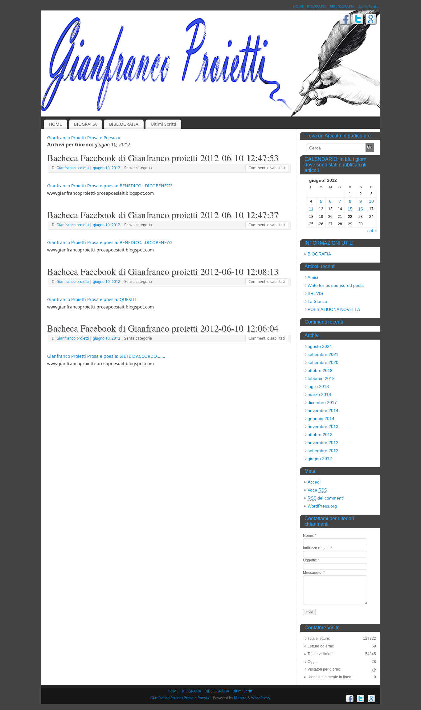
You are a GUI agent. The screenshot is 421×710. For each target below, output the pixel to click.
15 (350, 208)
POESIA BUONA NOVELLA (334, 309)
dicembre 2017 (322, 402)
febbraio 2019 (321, 378)
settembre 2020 (323, 362)
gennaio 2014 (321, 418)
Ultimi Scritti (368, 6)
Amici (313, 277)
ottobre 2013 (320, 434)
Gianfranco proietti (72, 167)
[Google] (371, 20)
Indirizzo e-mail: (317, 548)
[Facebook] (345, 20)
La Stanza (317, 301)
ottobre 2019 (320, 370)
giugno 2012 (320, 458)
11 (311, 208)
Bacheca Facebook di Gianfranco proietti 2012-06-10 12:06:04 (163, 328)
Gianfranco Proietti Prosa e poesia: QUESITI (92, 299)
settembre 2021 (323, 354)
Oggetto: (311, 560)
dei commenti (326, 498)
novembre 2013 (323, 426)
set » (372, 230)
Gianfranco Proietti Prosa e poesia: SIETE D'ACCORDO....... (106, 356)
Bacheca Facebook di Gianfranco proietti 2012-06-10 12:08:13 (163, 271)
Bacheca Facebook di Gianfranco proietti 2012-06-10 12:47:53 (163, 157)
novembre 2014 (323, 410)
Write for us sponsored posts (336, 285)
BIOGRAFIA (316, 6)
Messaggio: (314, 572)
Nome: (310, 535)
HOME (298, 6)
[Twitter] (358, 20)
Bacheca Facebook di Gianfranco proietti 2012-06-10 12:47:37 (163, 214)
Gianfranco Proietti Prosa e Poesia (179, 697)
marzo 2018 (319, 394)
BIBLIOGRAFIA (341, 6)
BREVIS (315, 293)
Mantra (240, 697)
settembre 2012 (323, 450)
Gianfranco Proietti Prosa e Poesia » (83, 138)
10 (371, 201)
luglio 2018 (318, 386)
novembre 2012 (323, 442)
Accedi (314, 481)
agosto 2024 (320, 346)
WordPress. (261, 697)
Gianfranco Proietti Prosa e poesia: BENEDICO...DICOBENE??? (109, 186)
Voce (317, 490)
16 (360, 208)
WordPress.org (322, 506)
